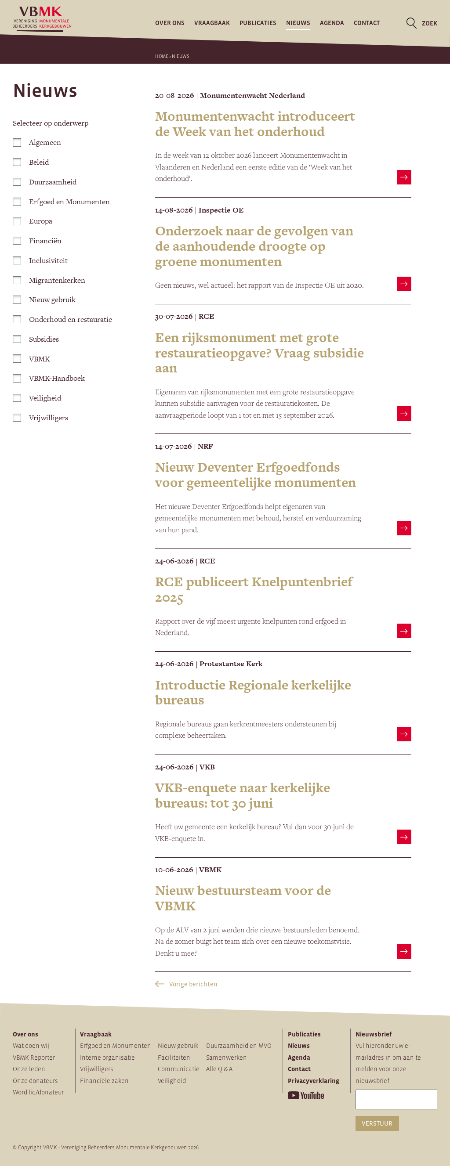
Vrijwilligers (48, 417)
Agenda (332, 23)
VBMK (39, 359)
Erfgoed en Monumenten (69, 201)
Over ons (170, 23)
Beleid (39, 162)
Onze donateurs (35, 1080)
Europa (40, 221)
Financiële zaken (104, 1080)
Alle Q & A (219, 1068)
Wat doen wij (31, 1045)
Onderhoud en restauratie (70, 319)
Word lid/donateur (38, 1092)
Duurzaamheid (52, 182)
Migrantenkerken (57, 280)
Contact (367, 23)
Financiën (45, 240)
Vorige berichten (193, 984)
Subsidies (44, 339)
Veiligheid (45, 398)
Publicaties (258, 23)
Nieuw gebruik (52, 299)
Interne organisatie (107, 1057)
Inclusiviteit (48, 260)
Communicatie (179, 1068)
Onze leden (29, 1068)
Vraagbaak (212, 23)
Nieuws (298, 23)
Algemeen (45, 142)
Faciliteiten (174, 1057)
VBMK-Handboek (57, 378)
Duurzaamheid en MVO (239, 1045)
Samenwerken (226, 1057)
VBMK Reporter (34, 1057)
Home (161, 56)
